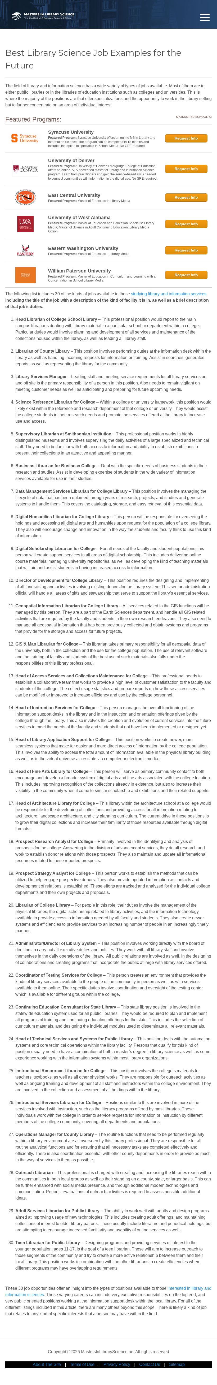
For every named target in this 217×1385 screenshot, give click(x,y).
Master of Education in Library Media (104, 201)
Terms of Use (82, 1364)
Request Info (186, 138)
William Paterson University (79, 271)
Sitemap (177, 1364)
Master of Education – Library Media (103, 254)
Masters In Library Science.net (43, 16)
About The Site (47, 1364)
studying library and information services (168, 294)
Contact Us (149, 1364)
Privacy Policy (116, 1364)
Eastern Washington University (83, 248)
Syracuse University (71, 132)
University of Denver (71, 160)
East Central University (74, 195)
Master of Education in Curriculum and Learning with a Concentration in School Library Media (102, 279)
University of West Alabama (79, 217)
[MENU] (205, 17)
